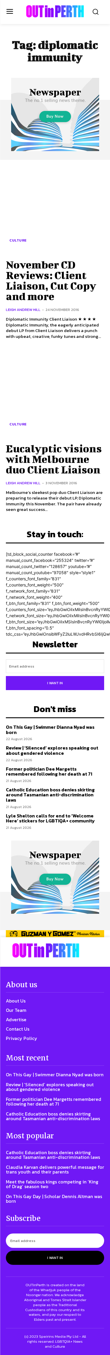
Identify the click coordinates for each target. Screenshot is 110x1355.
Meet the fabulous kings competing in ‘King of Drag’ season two (52, 1184)
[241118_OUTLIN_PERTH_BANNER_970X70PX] (55, 933)
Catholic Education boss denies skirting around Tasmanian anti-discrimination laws (50, 794)
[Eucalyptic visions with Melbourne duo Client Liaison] (55, 392)
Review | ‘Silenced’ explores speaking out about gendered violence (52, 750)
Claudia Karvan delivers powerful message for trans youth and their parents (55, 1169)
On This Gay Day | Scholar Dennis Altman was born (54, 1199)
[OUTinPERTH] (55, 11)
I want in (55, 683)
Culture (18, 240)
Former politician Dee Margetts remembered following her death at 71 (49, 771)
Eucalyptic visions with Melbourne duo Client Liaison (54, 458)
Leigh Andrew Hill (23, 309)
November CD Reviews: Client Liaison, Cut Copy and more (51, 280)
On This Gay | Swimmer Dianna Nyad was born (50, 729)
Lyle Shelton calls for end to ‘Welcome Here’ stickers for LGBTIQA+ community (50, 818)
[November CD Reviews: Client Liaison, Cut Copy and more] (55, 208)
